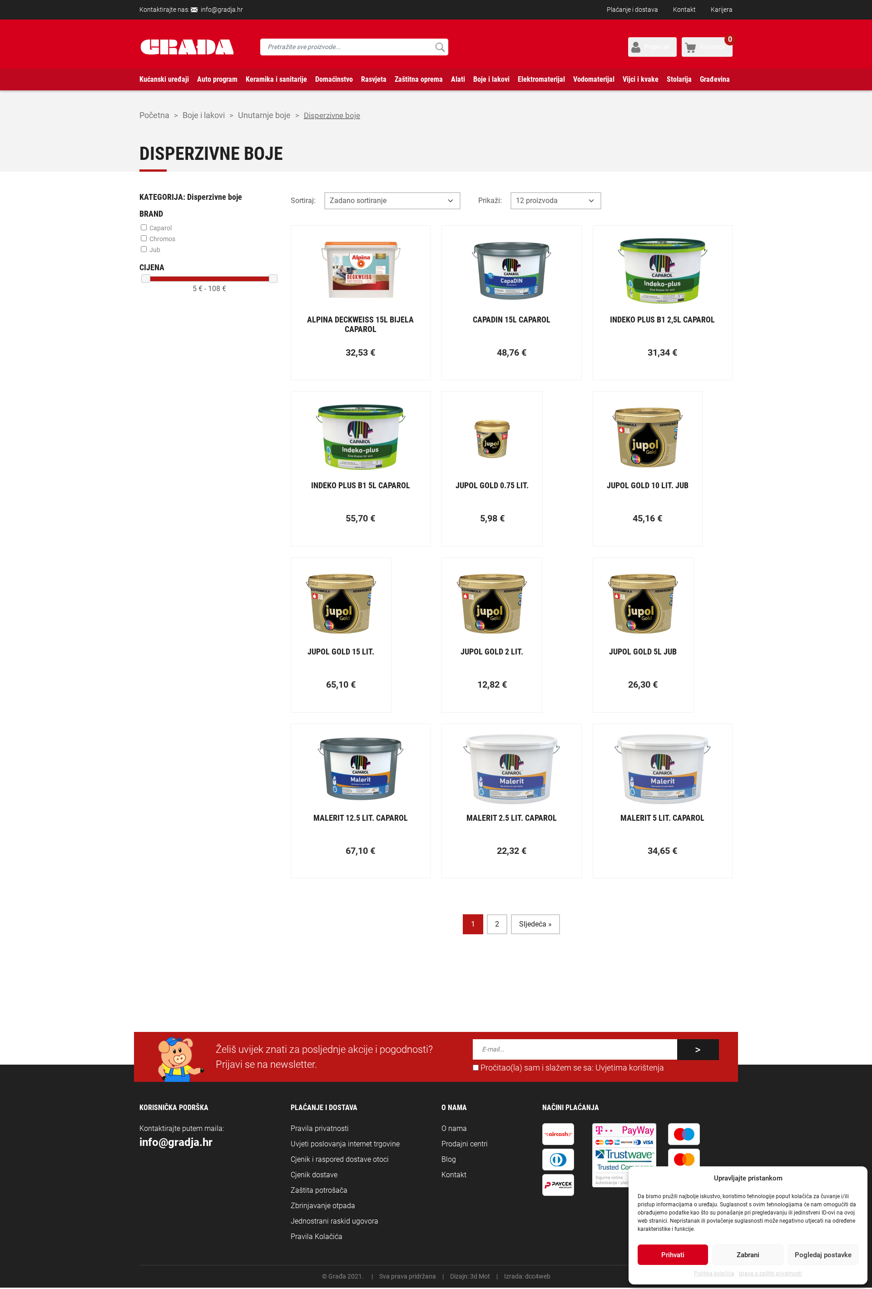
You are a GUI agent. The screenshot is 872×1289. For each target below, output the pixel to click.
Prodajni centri (464, 1144)
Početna (154, 115)
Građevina (715, 79)
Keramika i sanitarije (276, 79)
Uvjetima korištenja (629, 1067)
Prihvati (672, 1255)
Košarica (716, 43)
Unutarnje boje (264, 115)
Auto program (217, 79)
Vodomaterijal (593, 79)
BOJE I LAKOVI (204, 115)
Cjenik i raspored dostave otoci (340, 1159)
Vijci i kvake (641, 79)
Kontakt (684, 9)
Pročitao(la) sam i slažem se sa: (571, 1067)
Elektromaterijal (541, 79)
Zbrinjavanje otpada (323, 1205)
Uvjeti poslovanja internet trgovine (345, 1144)
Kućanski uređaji (164, 79)
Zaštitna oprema (419, 79)
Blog (448, 1159)
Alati (458, 79)
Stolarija (679, 79)
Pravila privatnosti (320, 1128)
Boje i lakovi (491, 79)
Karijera (722, 9)
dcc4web (537, 1276)
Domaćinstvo (334, 79)
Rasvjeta (373, 79)
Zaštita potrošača (319, 1190)
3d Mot (480, 1276)
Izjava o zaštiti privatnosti (770, 1273)
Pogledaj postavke (823, 1255)
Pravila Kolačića (316, 1236)
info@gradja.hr (222, 9)
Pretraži (439, 47)
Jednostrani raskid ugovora (334, 1221)
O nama (454, 1128)
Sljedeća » (535, 924)
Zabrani (748, 1255)
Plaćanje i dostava (632, 9)
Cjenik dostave (314, 1174)
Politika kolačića (714, 1273)
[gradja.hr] (187, 47)
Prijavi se (656, 46)
